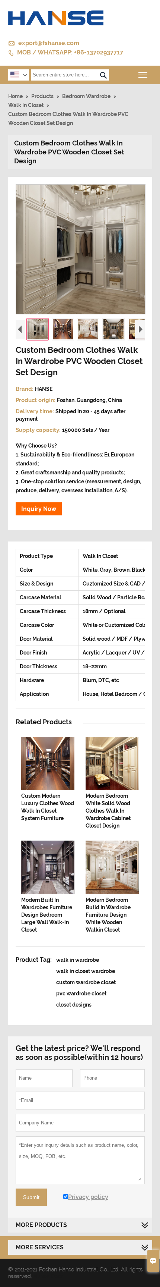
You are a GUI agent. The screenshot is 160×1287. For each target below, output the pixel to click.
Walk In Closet (26, 105)
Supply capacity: (39, 430)
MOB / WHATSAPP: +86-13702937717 (70, 52)
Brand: (25, 389)
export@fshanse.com (48, 43)
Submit (31, 1197)
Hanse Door (48, 1276)
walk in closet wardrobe (85, 971)
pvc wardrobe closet (81, 993)
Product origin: (36, 400)
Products (42, 96)
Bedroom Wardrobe (86, 96)
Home (15, 96)
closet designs (74, 1005)
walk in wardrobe (77, 960)
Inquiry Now (38, 508)
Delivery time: (35, 411)
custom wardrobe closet (86, 982)
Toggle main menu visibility (143, 74)
